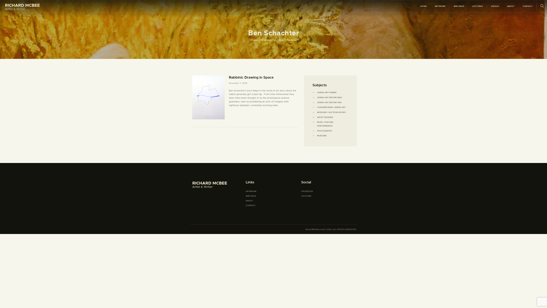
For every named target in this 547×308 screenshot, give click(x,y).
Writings (266, 40)
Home (254, 40)
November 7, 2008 (238, 83)
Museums (321, 135)
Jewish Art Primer (326, 92)
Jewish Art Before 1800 (329, 97)
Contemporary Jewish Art (331, 107)
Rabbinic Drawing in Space (251, 78)
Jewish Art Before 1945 (329, 102)
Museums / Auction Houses (331, 112)
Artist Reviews (325, 117)
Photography (324, 131)
